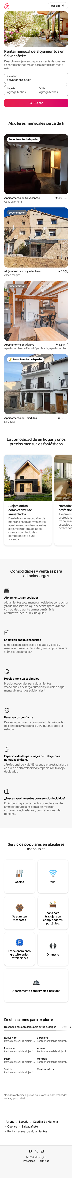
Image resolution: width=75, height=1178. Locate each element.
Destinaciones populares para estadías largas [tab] (30, 1027)
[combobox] (36, 80)
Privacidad (29, 1160)
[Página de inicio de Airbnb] (6, 5)
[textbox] (20, 92)
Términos (44, 1160)
